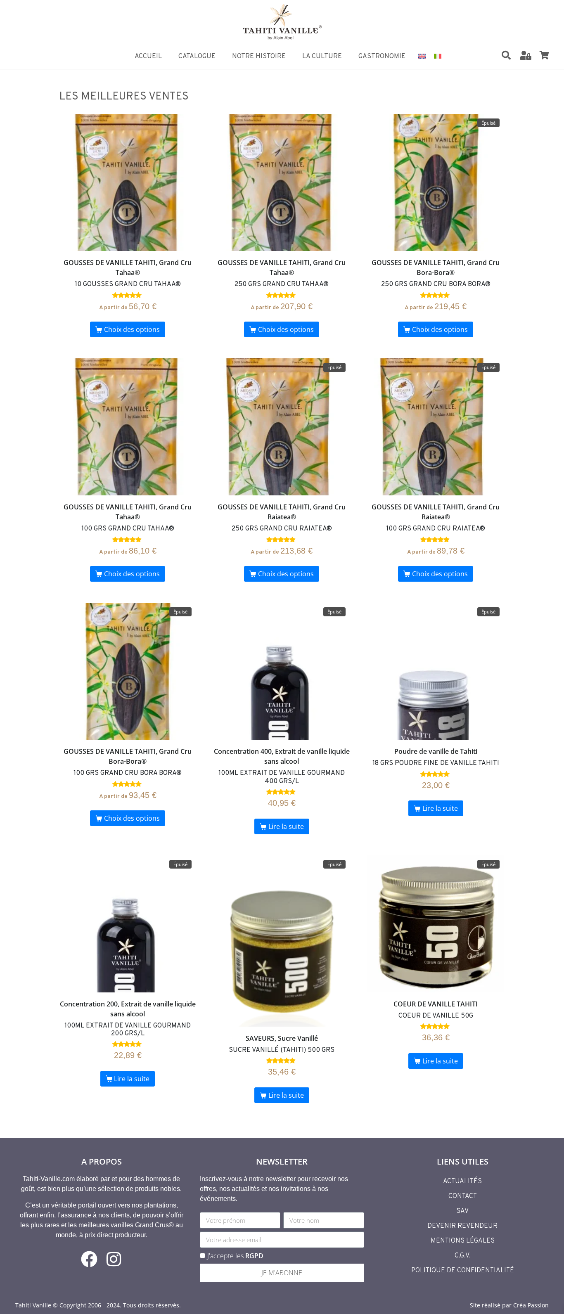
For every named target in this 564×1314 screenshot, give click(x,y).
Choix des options (132, 329)
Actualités (462, 1181)
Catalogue (197, 56)
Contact (462, 1196)
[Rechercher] (506, 55)
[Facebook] (89, 1259)
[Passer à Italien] (438, 55)
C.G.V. (463, 1256)
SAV (462, 1211)
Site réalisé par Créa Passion (509, 1305)
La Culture (322, 56)
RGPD (254, 1255)
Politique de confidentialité (462, 1271)
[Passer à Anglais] (422, 55)
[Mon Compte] (525, 55)
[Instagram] (114, 1259)
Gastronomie (381, 56)
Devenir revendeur (462, 1226)
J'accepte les (235, 1255)
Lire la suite (286, 826)
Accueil (148, 56)
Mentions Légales (463, 1241)
